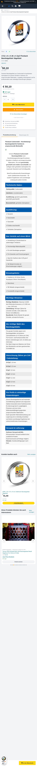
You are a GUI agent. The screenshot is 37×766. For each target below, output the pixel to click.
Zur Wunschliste (32, 51)
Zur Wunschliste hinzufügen (19, 114)
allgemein (6, 10)
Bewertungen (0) (23, 135)
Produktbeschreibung (9, 135)
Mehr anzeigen (31, 454)
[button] (33, 481)
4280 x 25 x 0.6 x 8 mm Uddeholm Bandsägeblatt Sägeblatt (15, 492)
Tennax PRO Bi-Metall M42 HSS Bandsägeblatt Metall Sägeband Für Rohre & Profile (17, 552)
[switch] (3, 763)
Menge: (5, 96)
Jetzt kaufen (19, 109)
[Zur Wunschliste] (33, 459)
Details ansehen (18, 561)
